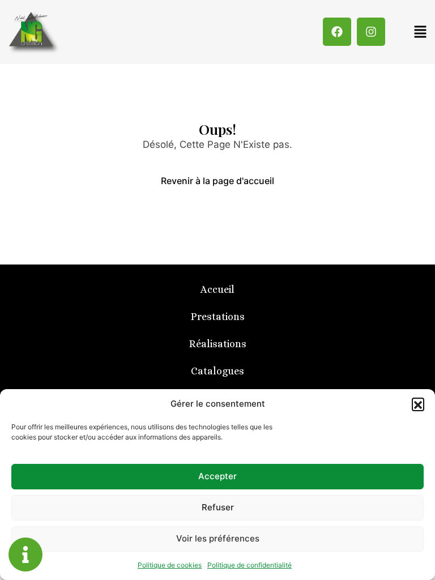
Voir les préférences (217, 538)
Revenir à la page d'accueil (217, 180)
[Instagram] (371, 32)
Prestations (218, 316)
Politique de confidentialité (249, 565)
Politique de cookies (170, 565)
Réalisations (217, 343)
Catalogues (217, 371)
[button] (418, 404)
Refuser (218, 507)
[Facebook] (337, 32)
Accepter (217, 476)
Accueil (217, 289)
